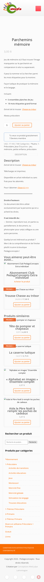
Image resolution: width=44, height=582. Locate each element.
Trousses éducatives (17, 503)
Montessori (14, 483)
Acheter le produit (22, 281)
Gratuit (8, 531)
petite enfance (19, 149)
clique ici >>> (23, 187)
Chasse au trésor (29, 165)
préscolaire (32, 149)
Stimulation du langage (19, 498)
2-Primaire (9, 514)
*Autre (34, 143)
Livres (7, 536)
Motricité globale (16, 493)
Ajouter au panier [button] (22, 304)
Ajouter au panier (22, 125)
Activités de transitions (19, 468)
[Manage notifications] (39, 577)
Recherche (32, 442)
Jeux (17, 146)
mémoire (8, 149)
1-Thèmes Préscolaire (14, 509)
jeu (30, 146)
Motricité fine (14, 488)
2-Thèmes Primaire (13, 519)
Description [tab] (21, 154)
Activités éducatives (17, 473)
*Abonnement (11, 459)
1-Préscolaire (11, 464)
